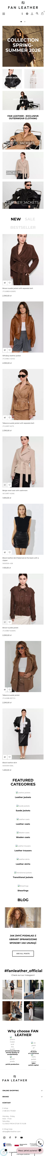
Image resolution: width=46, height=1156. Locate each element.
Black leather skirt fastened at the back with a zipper (20, 559)
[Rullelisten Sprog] (27, 13)
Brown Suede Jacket (10, 628)
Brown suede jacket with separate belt (17, 288)
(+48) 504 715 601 (9, 1111)
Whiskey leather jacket (11, 356)
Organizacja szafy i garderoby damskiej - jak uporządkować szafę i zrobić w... (23, 941)
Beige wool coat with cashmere (14, 490)
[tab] (16, 219)
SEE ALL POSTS (23, 953)
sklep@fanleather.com (11, 1131)
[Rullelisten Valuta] (22, 13)
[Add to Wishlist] (9, 283)
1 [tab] (21, 21)
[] (5, 283)
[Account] (32, 13)
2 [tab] (25, 21)
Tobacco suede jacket (11, 695)
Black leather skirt (9, 763)
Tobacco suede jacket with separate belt (18, 423)
